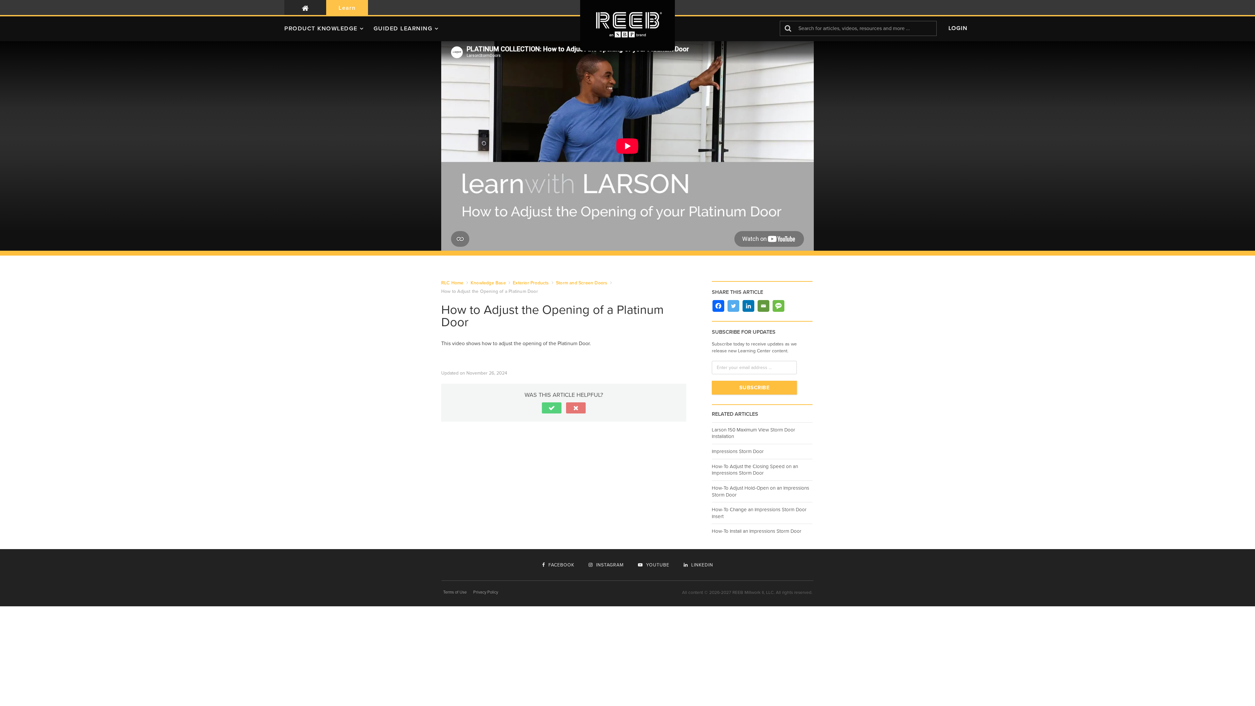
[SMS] (778, 306)
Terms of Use (455, 592)
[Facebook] (718, 306)
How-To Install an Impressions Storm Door (756, 531)
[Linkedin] (748, 306)
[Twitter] (733, 306)
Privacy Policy (485, 592)
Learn (347, 8)
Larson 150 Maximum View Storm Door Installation (753, 433)
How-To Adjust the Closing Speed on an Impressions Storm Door (755, 469)
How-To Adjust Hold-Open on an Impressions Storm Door (760, 491)
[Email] (763, 306)
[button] (329, 31)
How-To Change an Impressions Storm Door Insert (759, 513)
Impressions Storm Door (738, 451)
